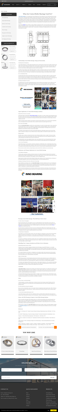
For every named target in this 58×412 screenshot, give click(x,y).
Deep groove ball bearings (51, 401)
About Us (17, 4)
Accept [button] (53, 410)
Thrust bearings (49, 400)
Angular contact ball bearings (51, 403)
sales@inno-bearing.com (29, 1)
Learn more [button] (26, 410)
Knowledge (38, 4)
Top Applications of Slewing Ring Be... (29, 327)
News (34, 4)
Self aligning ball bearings (51, 405)
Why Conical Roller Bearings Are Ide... (46, 327)
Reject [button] (48, 410)
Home (13, 4)
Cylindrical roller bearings (51, 398)
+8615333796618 (5, 394)
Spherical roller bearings (50, 396)
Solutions (29, 4)
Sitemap (27, 405)
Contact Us (44, 4)
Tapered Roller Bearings (33, 115)
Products (23, 4)
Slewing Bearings (49, 392)
